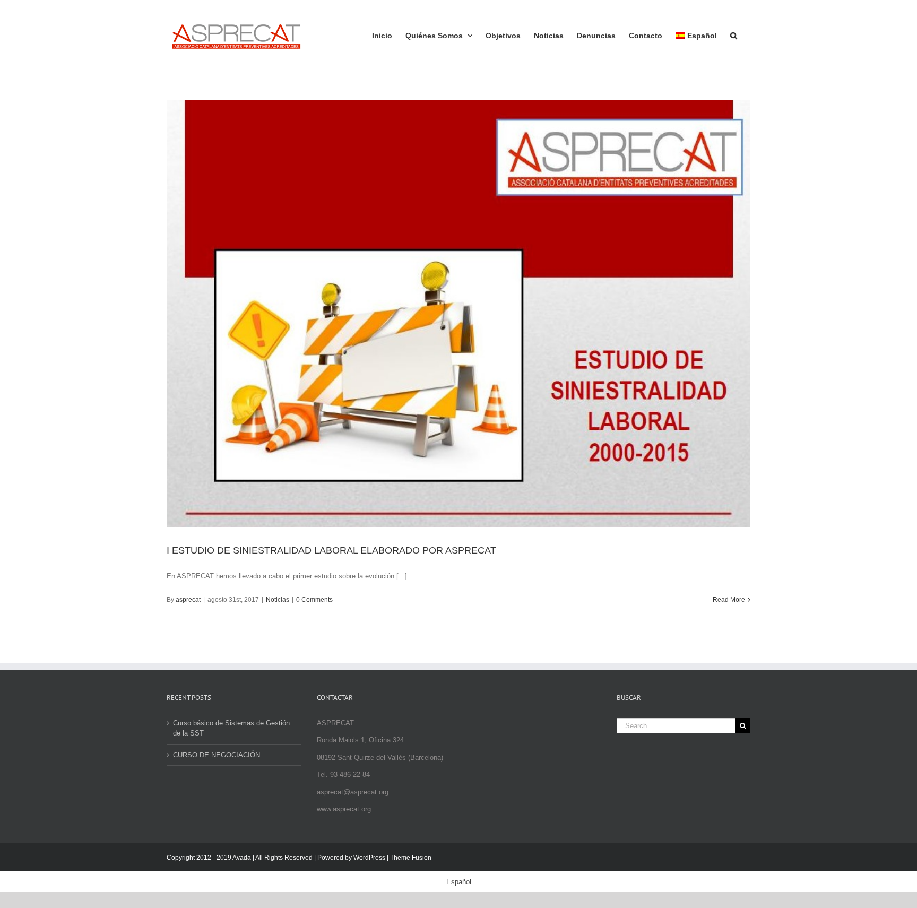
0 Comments (314, 599)
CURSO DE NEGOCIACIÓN (216, 755)
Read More (729, 599)
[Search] (733, 34)
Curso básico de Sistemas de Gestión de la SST (231, 728)
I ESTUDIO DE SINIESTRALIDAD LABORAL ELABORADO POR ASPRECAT (331, 550)
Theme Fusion (410, 857)
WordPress (369, 857)
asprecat (188, 599)
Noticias (277, 599)
